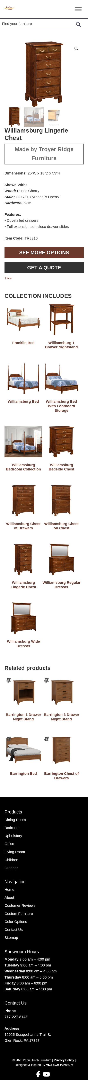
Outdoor (11, 868)
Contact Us (14, 930)
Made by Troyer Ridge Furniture (44, 153)
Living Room (15, 852)
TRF (8, 278)
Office (9, 844)
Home (9, 890)
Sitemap (11, 938)
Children (11, 860)
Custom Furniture (19, 914)
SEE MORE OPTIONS (44, 252)
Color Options (16, 922)
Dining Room (15, 820)
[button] (76, 48)
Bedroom (12, 828)
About (9, 898)
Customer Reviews (20, 905)
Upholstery (13, 836)
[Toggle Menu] (78, 9)
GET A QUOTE (44, 267)
